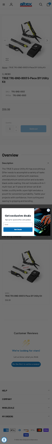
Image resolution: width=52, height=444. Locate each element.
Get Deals (18, 229)
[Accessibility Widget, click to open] (4, 440)
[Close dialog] (48, 210)
